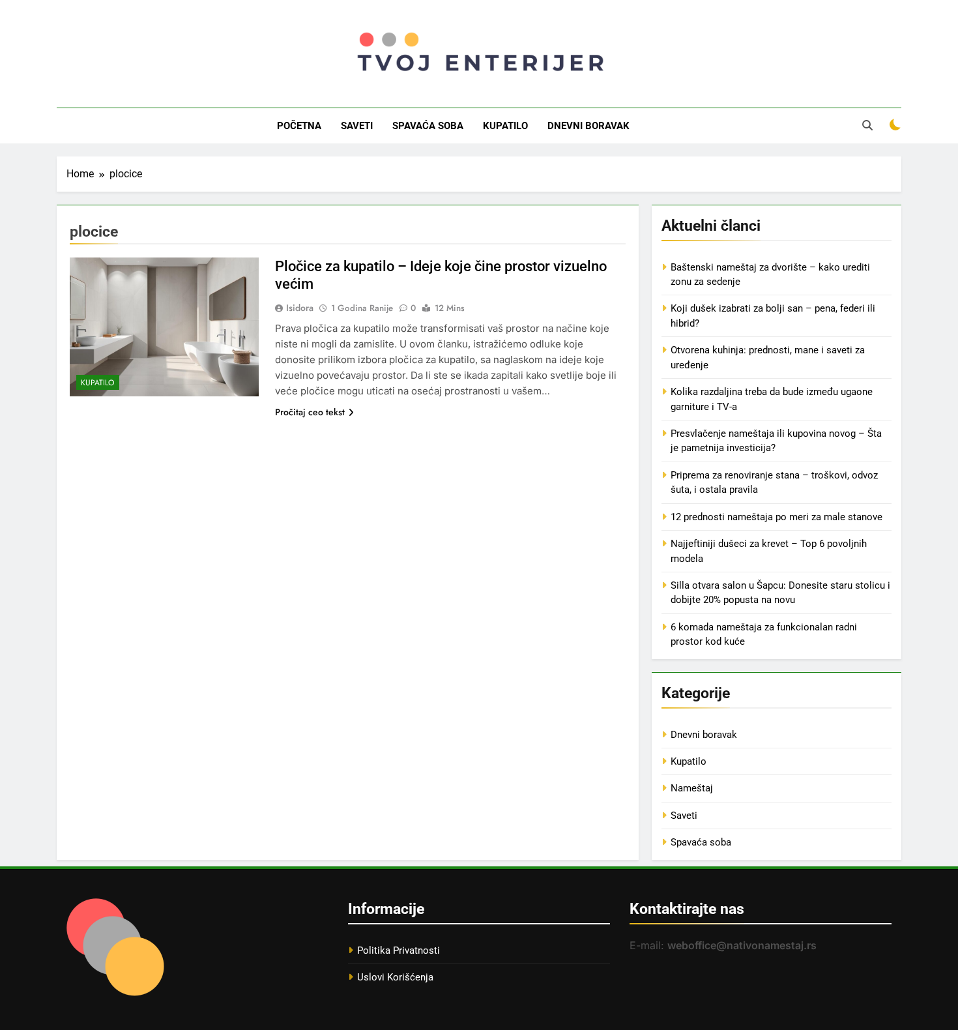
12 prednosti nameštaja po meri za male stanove (776, 517)
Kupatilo (505, 126)
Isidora (299, 307)
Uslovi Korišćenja (395, 977)
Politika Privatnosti (398, 950)
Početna (299, 126)
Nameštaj (692, 788)
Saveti (357, 126)
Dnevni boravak (588, 126)
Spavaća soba (427, 126)
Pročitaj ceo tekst (310, 412)
